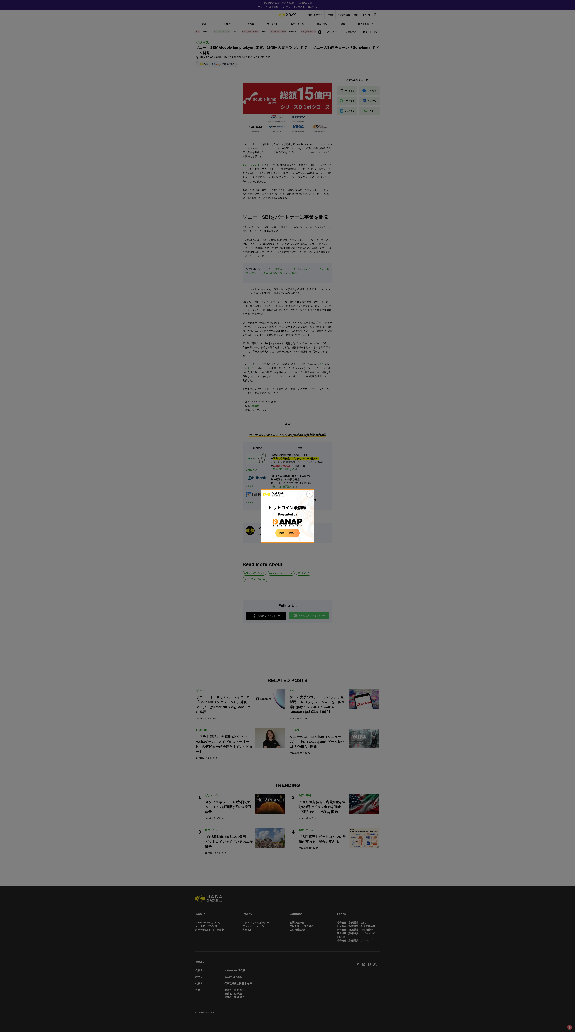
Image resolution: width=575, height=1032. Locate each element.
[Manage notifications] (569, 1027)
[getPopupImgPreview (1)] (287, 516)
